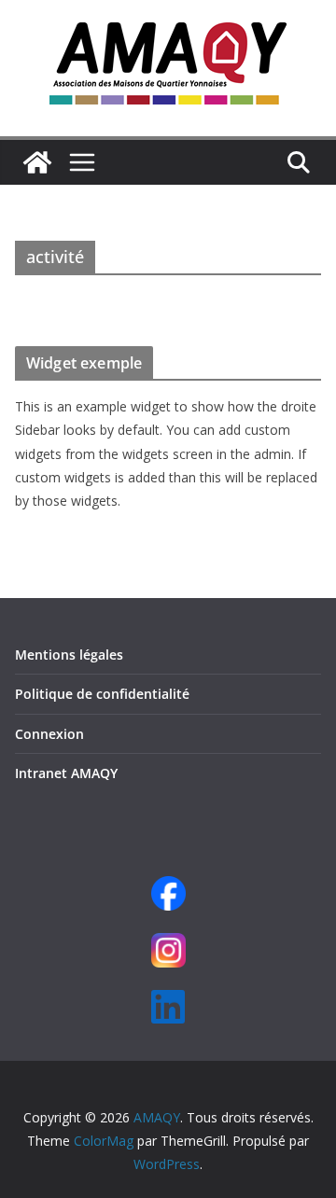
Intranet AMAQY (66, 773)
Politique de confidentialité (102, 694)
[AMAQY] (37, 162)
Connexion (49, 734)
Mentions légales (69, 654)
